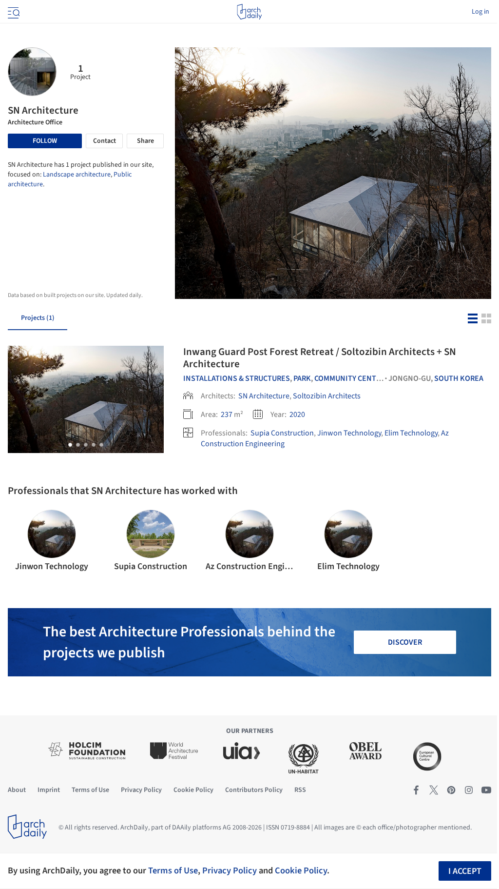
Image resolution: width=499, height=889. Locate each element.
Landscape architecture (77, 174)
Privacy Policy (229, 870)
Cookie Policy (301, 870)
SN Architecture (263, 396)
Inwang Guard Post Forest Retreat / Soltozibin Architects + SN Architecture (319, 357)
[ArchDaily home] (249, 12)
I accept (464, 871)
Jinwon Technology (349, 433)
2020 (297, 414)
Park (302, 378)
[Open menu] (12, 12)
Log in (480, 11)
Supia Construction (282, 433)
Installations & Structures (236, 378)
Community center (349, 378)
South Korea (458, 378)
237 (226, 414)
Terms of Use (173, 870)
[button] (70, 445)
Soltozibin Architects (327, 396)
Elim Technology (411, 433)
